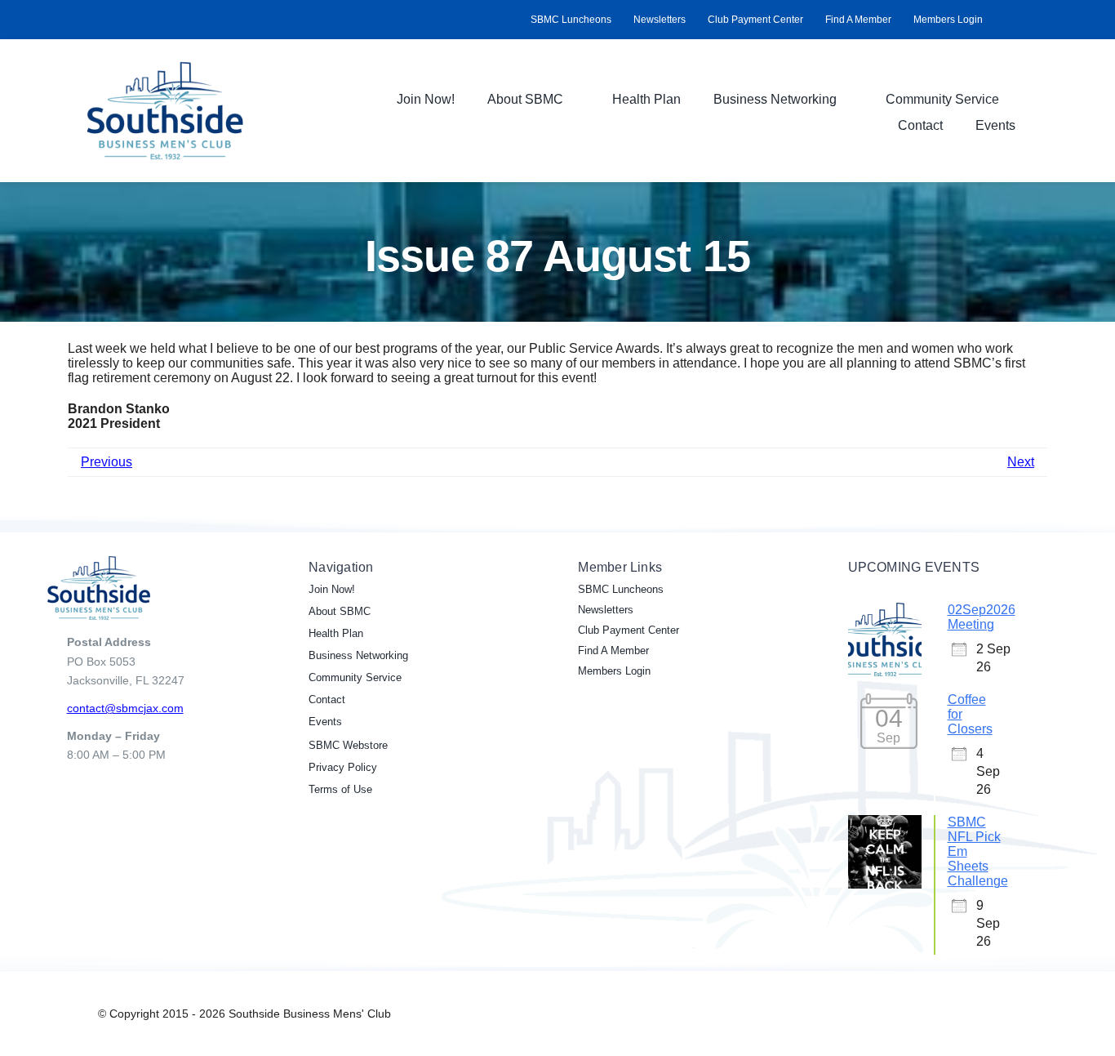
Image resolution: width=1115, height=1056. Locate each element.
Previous (106, 462)
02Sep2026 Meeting (981, 617)
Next (1020, 462)
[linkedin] (1027, 19)
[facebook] (1001, 19)
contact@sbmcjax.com (125, 708)
